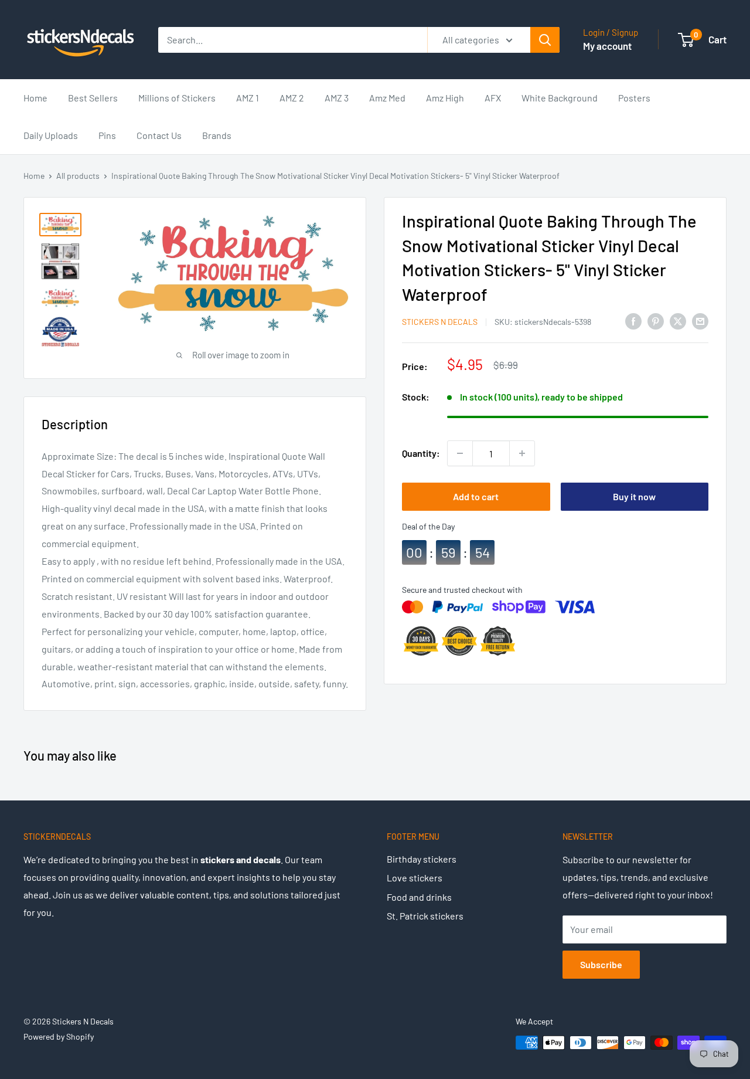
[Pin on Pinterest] (655, 320)
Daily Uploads (50, 135)
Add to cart (476, 496)
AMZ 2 (291, 97)
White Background (559, 97)
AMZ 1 (247, 97)
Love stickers (414, 877)
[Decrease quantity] (460, 453)
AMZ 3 (337, 97)
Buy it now (634, 496)
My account (607, 46)
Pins (107, 135)
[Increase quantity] (522, 453)
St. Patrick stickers (425, 915)
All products (78, 176)
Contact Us (159, 135)
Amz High (445, 97)
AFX (493, 97)
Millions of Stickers (177, 97)
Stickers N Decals (440, 322)
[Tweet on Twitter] (678, 320)
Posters (634, 97)
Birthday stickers (421, 858)
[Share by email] (700, 320)
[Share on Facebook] (633, 320)
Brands (216, 135)
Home (35, 97)
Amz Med (387, 97)
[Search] (545, 40)
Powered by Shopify (58, 1036)
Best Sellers (93, 97)
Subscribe (601, 964)
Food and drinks (419, 896)
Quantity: (421, 453)
